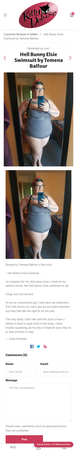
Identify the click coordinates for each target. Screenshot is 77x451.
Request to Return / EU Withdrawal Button (53, 444)
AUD (13, 447)
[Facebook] (32, 346)
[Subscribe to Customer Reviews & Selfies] (45, 346)
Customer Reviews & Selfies (21, 34)
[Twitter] (38, 346)
